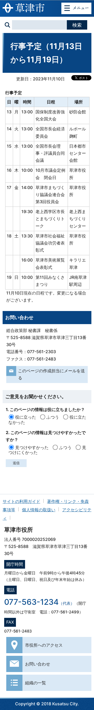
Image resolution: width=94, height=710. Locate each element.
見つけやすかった (32, 447)
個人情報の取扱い (38, 509)
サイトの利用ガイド (21, 501)
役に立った (25, 417)
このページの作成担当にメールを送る (51, 374)
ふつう (52, 417)
